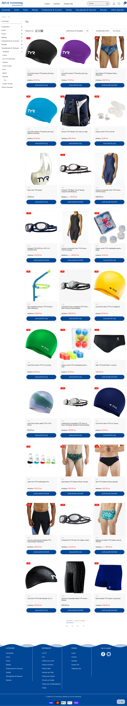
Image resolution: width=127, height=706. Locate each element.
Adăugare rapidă (109, 85)
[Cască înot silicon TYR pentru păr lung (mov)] (75, 52)
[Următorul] (83, 625)
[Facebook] (103, 654)
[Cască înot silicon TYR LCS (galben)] (109, 285)
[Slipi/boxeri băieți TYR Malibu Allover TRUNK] (109, 519)
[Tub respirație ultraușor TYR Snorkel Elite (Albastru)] (41, 285)
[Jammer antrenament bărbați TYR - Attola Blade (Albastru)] (41, 519)
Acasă (3, 17)
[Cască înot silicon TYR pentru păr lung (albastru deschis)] (41, 110)
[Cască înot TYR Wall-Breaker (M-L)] (41, 577)
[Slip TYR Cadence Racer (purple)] (109, 460)
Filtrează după (102, 31)
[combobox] (96, 4)
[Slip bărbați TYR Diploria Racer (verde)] (75, 460)
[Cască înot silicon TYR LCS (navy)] (109, 402)
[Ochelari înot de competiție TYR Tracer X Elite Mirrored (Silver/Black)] (75, 285)
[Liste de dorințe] (119, 3)
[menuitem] (11, 27)
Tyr (9, 17)
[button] (11, 26)
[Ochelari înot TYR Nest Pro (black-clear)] (75, 519)
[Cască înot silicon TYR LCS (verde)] (41, 344)
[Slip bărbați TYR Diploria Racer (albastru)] (109, 52)
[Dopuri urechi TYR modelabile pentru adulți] (109, 227)
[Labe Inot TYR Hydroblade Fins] (41, 460)
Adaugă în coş (41, 85)
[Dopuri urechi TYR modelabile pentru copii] (75, 344)
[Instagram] (109, 654)
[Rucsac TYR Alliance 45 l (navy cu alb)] (75, 110)
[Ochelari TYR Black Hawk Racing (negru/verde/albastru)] (75, 169)
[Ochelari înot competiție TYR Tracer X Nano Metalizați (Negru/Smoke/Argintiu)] (75, 402)
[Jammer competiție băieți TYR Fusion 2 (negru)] (75, 577)
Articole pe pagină (74, 31)
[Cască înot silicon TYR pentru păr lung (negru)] (41, 52)
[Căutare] (98, 3)
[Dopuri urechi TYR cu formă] (109, 110)
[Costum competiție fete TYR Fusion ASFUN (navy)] (109, 169)
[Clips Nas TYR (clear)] (41, 169)
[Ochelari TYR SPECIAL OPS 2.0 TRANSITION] (41, 227)
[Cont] (114, 3)
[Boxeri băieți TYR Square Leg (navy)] (109, 577)
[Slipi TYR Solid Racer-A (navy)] (109, 344)
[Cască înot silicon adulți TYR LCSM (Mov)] (41, 402)
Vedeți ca (29, 31)
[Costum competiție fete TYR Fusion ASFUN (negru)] (75, 227)
